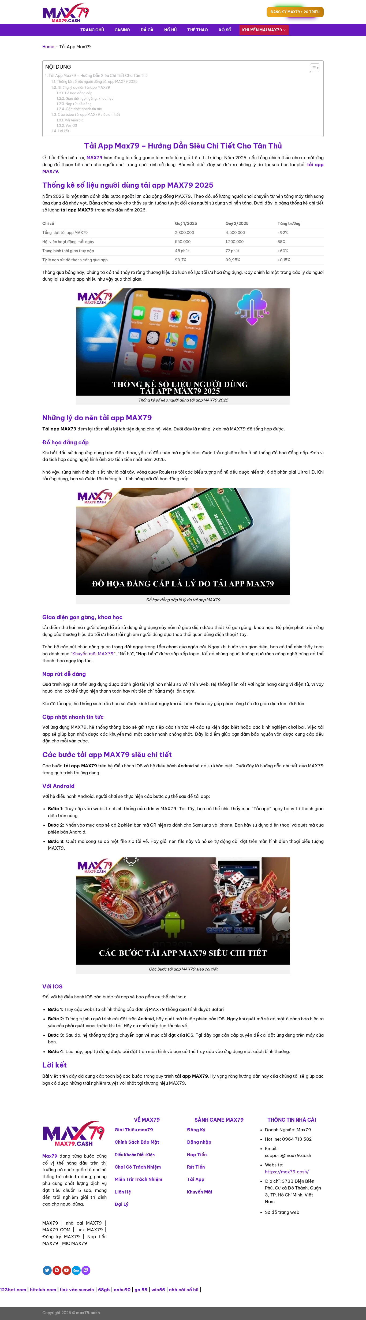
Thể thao (197, 30)
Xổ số (225, 30)
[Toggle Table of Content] (312, 67)
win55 (158, 1289)
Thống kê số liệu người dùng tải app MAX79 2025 (97, 81)
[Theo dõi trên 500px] (76, 1270)
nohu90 (122, 1289)
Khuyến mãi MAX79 (262, 30)
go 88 (141, 1289)
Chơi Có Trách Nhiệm (138, 1167)
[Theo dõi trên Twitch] (85, 1270)
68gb (104, 1289)
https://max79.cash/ (287, 1171)
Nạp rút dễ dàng (78, 104)
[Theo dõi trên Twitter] (47, 1270)
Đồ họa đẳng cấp (78, 93)
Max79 (49, 1156)
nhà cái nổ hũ (184, 1289)
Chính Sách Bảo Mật (137, 1142)
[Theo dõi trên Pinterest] (57, 1270)
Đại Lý (122, 1204)
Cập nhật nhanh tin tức (84, 109)
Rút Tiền (196, 1167)
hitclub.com (43, 1289)
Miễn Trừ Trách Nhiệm (138, 1179)
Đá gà (147, 30)
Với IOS (71, 126)
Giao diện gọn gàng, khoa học (89, 98)
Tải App (195, 1179)
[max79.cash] (69, 12)
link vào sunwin (77, 1289)
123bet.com (13, 1289)
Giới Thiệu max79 (134, 1129)
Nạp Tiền (197, 1154)
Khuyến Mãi (199, 1192)
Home (48, 46)
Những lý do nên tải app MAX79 (84, 87)
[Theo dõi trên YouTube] (66, 1270)
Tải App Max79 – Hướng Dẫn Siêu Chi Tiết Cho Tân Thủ (98, 75)
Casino (122, 30)
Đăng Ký (196, 1129)
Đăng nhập (199, 1142)
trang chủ (92, 30)
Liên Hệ (123, 1192)
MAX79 (94, 157)
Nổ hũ (170, 30)
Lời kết (63, 131)
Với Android (74, 120)
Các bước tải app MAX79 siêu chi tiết (89, 114)
